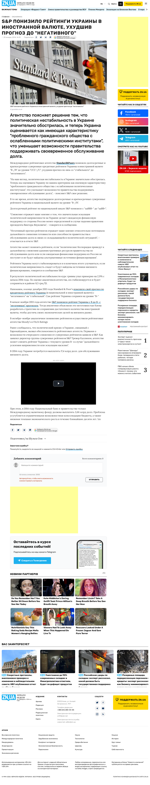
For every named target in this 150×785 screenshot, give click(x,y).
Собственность (118, 750)
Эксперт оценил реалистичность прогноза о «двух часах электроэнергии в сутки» (129, 340)
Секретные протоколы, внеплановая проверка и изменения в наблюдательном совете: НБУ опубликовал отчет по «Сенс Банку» (128, 262)
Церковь (78, 746)
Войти (114, 4)
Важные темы (9, 10)
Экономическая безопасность (50, 746)
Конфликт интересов (46, 742)
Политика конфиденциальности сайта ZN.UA (130, 777)
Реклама (39, 709)
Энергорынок (7, 746)
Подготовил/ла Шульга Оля (26, 438)
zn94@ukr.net (62, 716)
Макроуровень (7, 742)
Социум (115, 735)
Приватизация (7, 750)
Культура (78, 750)
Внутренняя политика (10, 735)
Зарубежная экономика (48, 739)
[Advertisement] (44, 510)
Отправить (94, 480)
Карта (38, 719)
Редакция (40, 705)
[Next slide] (146, 9)
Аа (121, 4)
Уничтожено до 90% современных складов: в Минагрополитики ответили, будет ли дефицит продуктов (128, 279)
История (115, 739)
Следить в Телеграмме (34, 560)
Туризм (115, 746)
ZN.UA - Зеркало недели (133, 168)
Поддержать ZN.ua (133, 4)
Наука (77, 735)
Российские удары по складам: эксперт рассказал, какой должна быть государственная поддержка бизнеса (128, 294)
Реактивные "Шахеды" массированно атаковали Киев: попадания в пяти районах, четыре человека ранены (129, 355)
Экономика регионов (10, 753)
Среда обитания (81, 742)
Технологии (79, 739)
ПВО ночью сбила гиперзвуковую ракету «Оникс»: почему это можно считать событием (129, 369)
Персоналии (43, 750)
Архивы (39, 701)
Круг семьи (116, 742)
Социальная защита (46, 735)
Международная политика (12, 739)
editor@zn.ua (71, 722)
